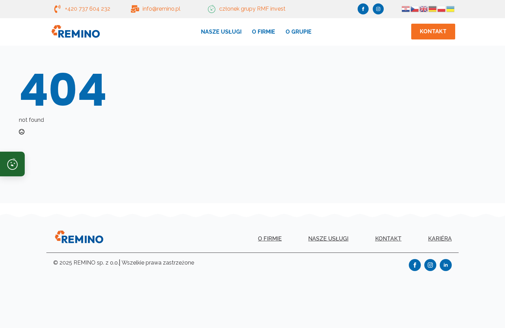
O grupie (298, 31)
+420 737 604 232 (87, 8)
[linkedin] (446, 265)
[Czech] (415, 8)
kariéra (440, 238)
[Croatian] (406, 8)
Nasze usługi (221, 31)
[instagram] (378, 8)
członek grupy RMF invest (252, 8)
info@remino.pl (161, 8)
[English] (423, 8)
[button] (12, 164)
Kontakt (388, 238)
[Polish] (441, 8)
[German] (432, 8)
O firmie (263, 31)
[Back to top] (488, 311)
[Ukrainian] (450, 8)
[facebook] (363, 8)
